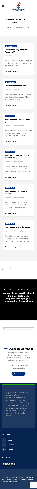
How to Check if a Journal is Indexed (16, 192)
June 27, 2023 (10, 116)
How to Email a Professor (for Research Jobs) (17, 156)
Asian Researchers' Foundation (23, 477)
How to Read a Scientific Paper (17, 227)
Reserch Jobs (18, 161)
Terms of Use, (16, 479)
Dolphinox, (13, 482)
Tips (15, 55)
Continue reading (10, 71)
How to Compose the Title (15, 86)
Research (17, 89)
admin (9, 55)
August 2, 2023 (10, 82)
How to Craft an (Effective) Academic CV (16, 51)
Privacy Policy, (6, 479)
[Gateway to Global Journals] (18, 6)
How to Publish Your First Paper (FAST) (17, 120)
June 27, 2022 (10, 152)
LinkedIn (10, 449)
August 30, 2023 (11, 46)
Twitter (9, 440)
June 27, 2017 (10, 188)
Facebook (10, 445)
